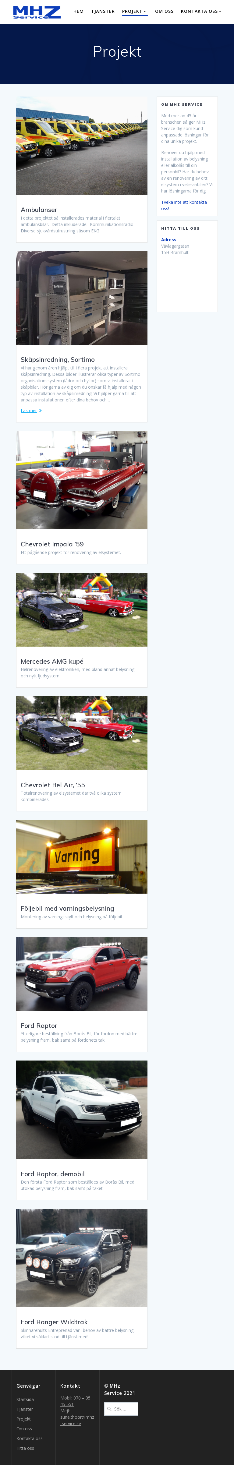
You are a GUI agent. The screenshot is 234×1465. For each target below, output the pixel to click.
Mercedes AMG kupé (52, 661)
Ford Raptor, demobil (53, 1174)
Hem (78, 11)
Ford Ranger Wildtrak (54, 1322)
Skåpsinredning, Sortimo (58, 359)
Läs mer (29, 410)
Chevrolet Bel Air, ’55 (53, 785)
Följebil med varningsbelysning (67, 908)
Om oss (164, 11)
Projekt (132, 11)
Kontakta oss (199, 11)
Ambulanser (39, 210)
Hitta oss (25, 1448)
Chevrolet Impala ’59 (52, 544)
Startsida (25, 1399)
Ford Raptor (39, 1025)
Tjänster (103, 11)
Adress (168, 239)
